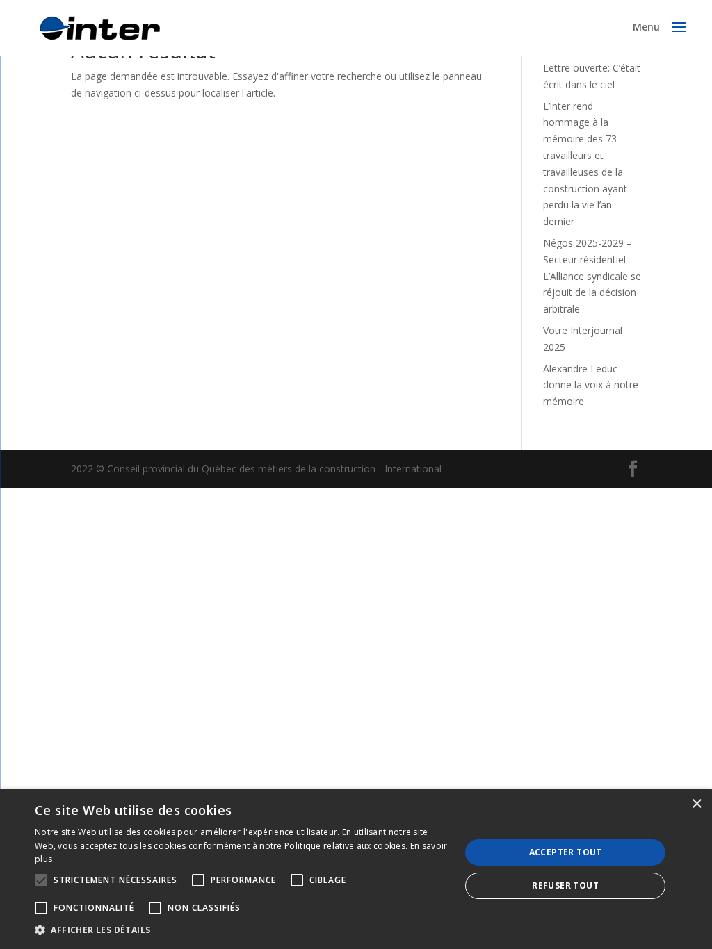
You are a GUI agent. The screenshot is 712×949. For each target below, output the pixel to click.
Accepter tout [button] (565, 852)
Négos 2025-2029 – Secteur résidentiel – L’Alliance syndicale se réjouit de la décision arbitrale (592, 275)
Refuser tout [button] (565, 885)
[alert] (356, 869)
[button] (241, 930)
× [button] (696, 804)
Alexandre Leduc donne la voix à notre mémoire (590, 385)
